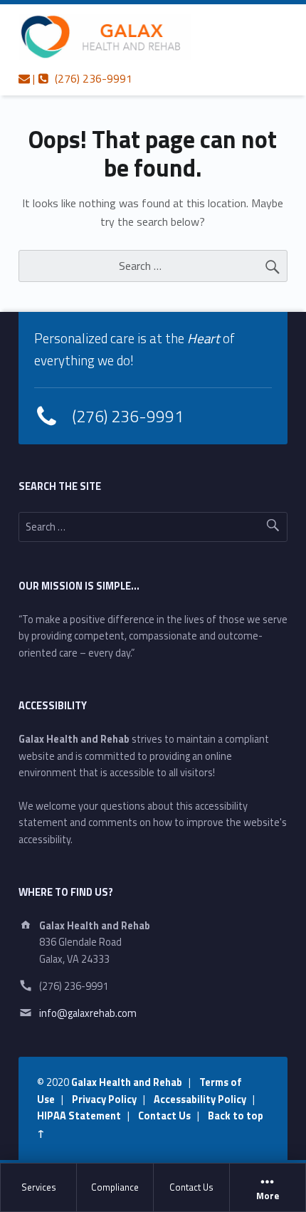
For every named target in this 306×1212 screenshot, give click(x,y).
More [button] (267, 1196)
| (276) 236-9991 (81, 78)
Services (38, 1187)
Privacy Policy (104, 1099)
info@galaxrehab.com (88, 1013)
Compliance (115, 1187)
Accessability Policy (200, 1099)
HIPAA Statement (79, 1116)
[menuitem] (39, 1188)
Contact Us (191, 1187)
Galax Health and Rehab (126, 1082)
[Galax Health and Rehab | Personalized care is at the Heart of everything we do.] (105, 37)
